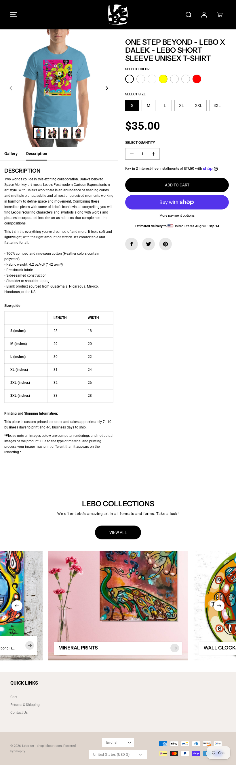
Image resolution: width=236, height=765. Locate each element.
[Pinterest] (165, 244)
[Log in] (204, 14)
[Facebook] (131, 244)
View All (118, 532)
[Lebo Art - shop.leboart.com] (118, 14)
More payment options (177, 216)
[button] (13, 14)
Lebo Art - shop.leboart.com (42, 746)
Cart (13, 697)
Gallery (11, 153)
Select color (137, 69)
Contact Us (19, 713)
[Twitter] (148, 244)
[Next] (106, 88)
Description (36, 153)
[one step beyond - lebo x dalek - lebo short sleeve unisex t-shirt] (59, 88)
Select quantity (140, 143)
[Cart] (219, 14)
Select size (135, 94)
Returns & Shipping (25, 705)
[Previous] (11, 88)
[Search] (188, 14)
